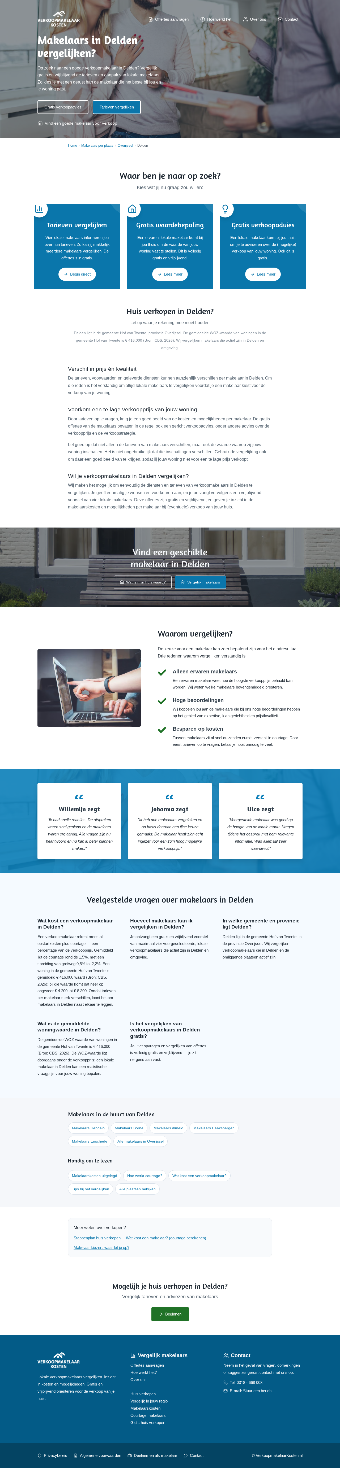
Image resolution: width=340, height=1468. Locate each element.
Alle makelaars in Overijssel (140, 1141)
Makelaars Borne (129, 1128)
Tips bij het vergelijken (90, 1189)
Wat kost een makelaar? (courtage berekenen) (166, 1238)
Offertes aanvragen (147, 1365)
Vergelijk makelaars (203, 582)
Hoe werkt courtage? (144, 1176)
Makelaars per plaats (97, 145)
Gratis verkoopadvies (63, 107)
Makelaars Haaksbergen (214, 1128)
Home (72, 145)
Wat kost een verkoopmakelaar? (199, 1176)
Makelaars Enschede (89, 1141)
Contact (196, 1455)
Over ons (138, 1379)
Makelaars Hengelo (88, 1128)
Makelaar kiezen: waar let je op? (101, 1247)
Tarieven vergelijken (117, 107)
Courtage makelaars (148, 1415)
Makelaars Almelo (168, 1128)
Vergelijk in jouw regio (149, 1401)
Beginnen (173, 1314)
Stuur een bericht (258, 1390)
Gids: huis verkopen (147, 1422)
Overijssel (125, 145)
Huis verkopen (143, 1394)
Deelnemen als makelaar (155, 1455)
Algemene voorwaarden (100, 1455)
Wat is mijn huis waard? (146, 582)
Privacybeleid (55, 1455)
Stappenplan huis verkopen (97, 1238)
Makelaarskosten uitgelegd (94, 1176)
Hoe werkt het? (143, 1372)
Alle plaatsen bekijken (137, 1189)
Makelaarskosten (145, 1408)
